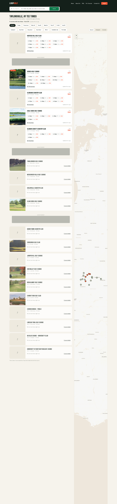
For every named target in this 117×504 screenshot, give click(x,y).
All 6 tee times (30, 104)
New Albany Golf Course (34, 282)
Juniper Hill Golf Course (34, 256)
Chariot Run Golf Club (34, 296)
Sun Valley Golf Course (34, 269)
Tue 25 (39, 25)
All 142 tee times (31, 86)
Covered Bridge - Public (34, 309)
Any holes (39, 29)
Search (54, 8)
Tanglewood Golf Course (35, 161)
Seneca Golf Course (33, 71)
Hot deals (64, 29)
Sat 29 (63, 25)
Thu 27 (52, 25)
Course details (67, 166)
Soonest (104, 29)
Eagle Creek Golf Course (34, 111)
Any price (30, 29)
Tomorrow (25, 25)
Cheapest (98, 29)
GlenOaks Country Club (34, 93)
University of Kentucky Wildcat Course (39, 349)
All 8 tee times (30, 51)
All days (12, 25)
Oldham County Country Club (36, 129)
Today (18, 25)
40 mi (46, 29)
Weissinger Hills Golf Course (36, 175)
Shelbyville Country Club (35, 188)
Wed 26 (46, 25)
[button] (76, 35)
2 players (13, 29)
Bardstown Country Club (35, 229)
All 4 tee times (30, 122)
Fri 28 (58, 25)
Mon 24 (33, 25)
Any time (21, 29)
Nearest (91, 29)
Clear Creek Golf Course (34, 201)
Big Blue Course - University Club (37, 336)
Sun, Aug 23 (16, 8)
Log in (104, 3)
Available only (55, 29)
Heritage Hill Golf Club (34, 36)
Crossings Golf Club (33, 242)
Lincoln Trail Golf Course (35, 322)
